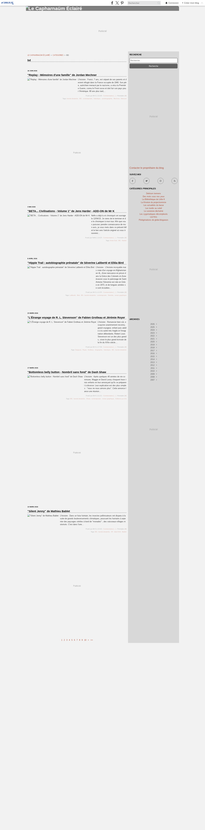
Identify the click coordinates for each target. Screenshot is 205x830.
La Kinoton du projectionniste (153, 202)
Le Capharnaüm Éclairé (38, 55)
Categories (58, 55)
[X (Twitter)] (117, 3)
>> (91, 640)
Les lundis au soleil (153, 208)
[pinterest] (122, 3)
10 (85, 640)
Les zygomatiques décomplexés (154, 214)
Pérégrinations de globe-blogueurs (153, 220)
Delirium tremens (153, 193)
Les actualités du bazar (153, 205)
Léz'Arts (153, 217)
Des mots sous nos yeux (153, 196)
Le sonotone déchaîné (153, 211)
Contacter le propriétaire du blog (147, 168)
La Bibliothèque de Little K (153, 199)
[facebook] (112, 3)
